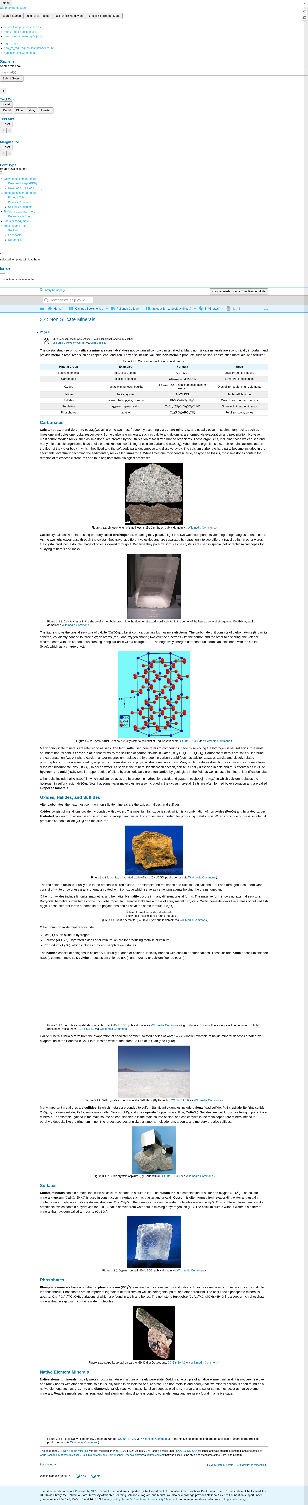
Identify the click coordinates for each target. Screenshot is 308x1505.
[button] (14, 235)
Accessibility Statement (162, 1499)
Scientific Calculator (20, 206)
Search (46, 300)
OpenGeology (98, 343)
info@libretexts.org (233, 1499)
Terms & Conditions (134, 1499)
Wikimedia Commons (201, 527)
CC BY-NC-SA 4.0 (189, 1450)
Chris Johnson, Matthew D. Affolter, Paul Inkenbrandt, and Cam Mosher (81, 1454)
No (99, 1476)
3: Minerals (211, 308)
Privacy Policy (111, 1499)
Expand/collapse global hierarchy (44, 308)
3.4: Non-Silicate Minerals (73, 1450)
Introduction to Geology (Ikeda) (172, 308)
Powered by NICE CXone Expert (96, 1491)
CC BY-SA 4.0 (85, 1028)
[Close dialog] (2, 273)
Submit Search (11, 78)
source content (155, 1454)
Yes (83, 1476)
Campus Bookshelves (89, 308)
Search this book (10, 66)
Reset (6, 104)
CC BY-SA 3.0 (189, 741)
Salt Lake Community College (69, 343)
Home (57, 308)
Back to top (46, 1464)
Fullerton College (127, 308)
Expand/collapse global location (266, 307)
